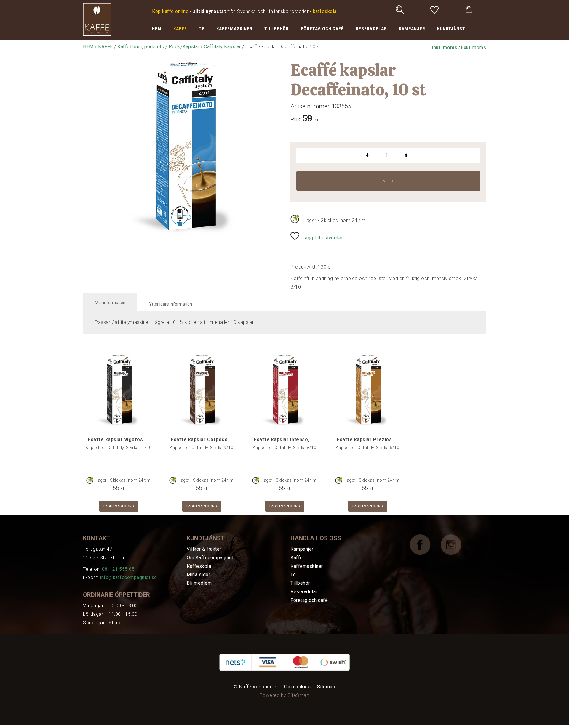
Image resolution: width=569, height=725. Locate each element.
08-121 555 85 (118, 569)
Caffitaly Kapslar (222, 46)
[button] (444, 47)
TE (201, 28)
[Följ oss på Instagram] (455, 544)
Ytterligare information (170, 304)
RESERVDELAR (371, 28)
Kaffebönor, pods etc (140, 46)
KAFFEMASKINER (234, 28)
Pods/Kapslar (184, 46)
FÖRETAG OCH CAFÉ (322, 28)
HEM (157, 28)
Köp (388, 181)
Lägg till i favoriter (322, 238)
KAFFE (180, 28)
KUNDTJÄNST (451, 28)
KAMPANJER (412, 28)
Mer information (110, 302)
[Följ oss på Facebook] (424, 544)
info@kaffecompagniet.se (128, 577)
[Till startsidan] (97, 19)
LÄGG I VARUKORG (118, 506)
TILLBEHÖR (276, 28)
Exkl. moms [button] (473, 47)
